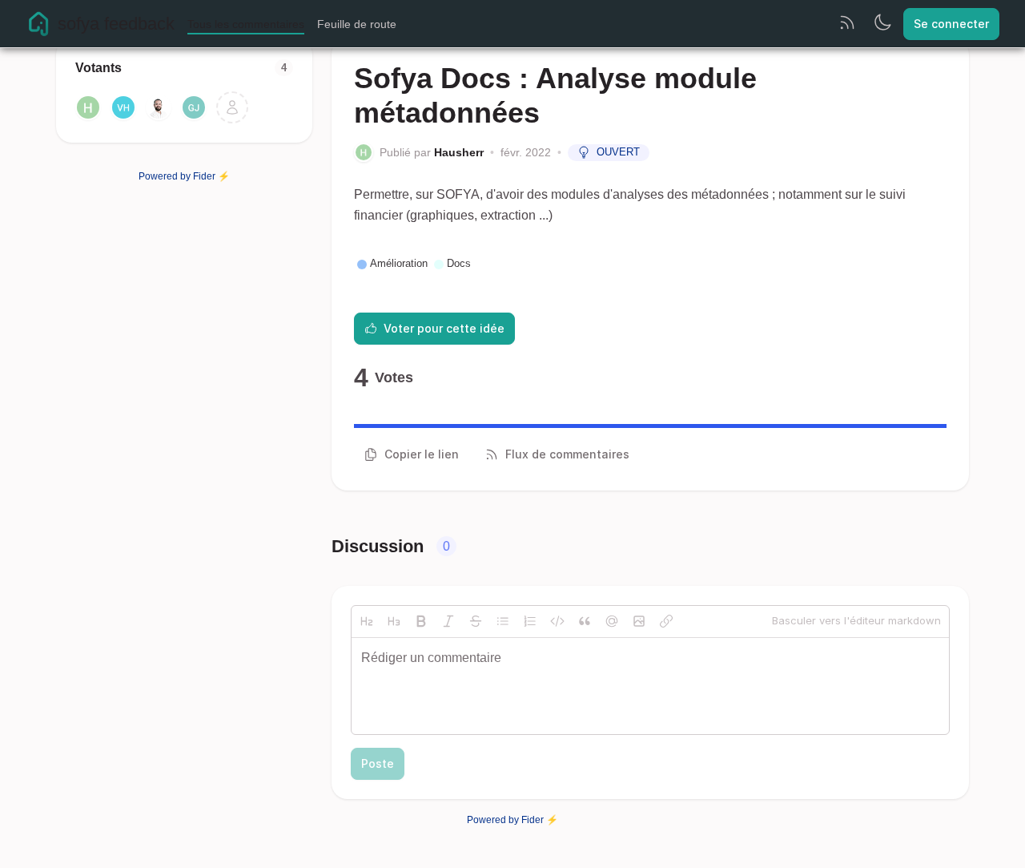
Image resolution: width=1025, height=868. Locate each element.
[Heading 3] (394, 621)
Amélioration (399, 263)
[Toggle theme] (882, 24)
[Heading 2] (367, 621)
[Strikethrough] (476, 621)
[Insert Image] (639, 621)
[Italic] (448, 621)
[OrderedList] (530, 621)
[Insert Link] (666, 621)
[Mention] (612, 621)
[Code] (557, 621)
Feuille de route (356, 24)
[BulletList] (503, 621)
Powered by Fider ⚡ (184, 176)
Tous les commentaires (245, 24)
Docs (459, 263)
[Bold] (421, 621)
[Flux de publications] (847, 24)
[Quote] (585, 621)
